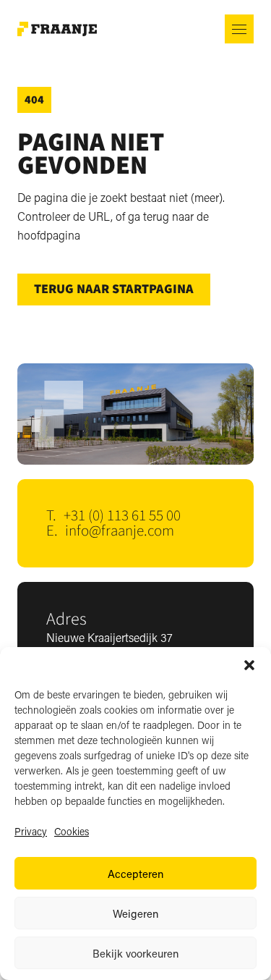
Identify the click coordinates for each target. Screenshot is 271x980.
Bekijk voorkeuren (135, 953)
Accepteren (135, 873)
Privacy (30, 831)
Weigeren (135, 913)
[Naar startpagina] (57, 29)
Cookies (71, 831)
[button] (249, 665)
